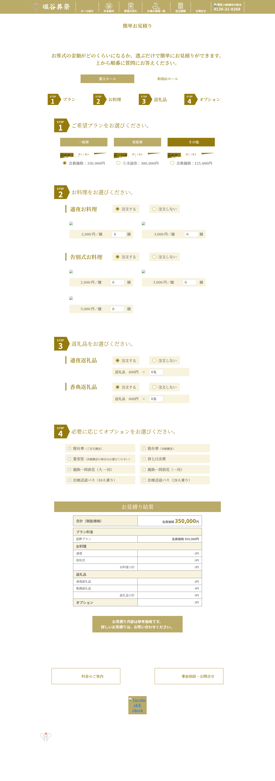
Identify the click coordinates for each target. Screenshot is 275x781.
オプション (203, 100)
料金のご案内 (92, 676)
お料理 (108, 100)
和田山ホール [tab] (167, 78)
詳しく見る (83, 154)
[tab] (83, 142)
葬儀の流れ (130, 10)
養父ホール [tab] (107, 78)
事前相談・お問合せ (198, 676)
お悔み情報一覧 (156, 10)
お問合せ (201, 10)
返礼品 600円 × (132, 371)
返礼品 (154, 100)
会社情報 (180, 10)
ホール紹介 (87, 10)
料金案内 (109, 10)
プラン (63, 100)
